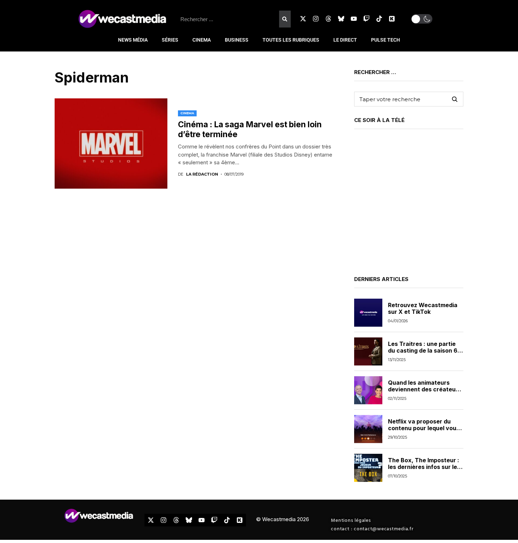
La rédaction (202, 174)
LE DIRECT (345, 40)
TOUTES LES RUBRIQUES (291, 40)
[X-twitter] (303, 18)
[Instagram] (315, 18)
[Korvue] (392, 18)
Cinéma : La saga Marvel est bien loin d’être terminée (250, 129)
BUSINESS (236, 40)
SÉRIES (170, 40)
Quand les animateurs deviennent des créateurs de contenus (424, 389)
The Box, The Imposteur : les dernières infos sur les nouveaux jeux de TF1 (424, 467)
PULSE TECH (385, 40)
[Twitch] (366, 18)
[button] (421, 19)
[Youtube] (353, 18)
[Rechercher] (284, 19)
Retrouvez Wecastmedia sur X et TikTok (422, 308)
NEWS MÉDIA (133, 40)
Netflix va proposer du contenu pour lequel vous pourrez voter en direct (424, 428)
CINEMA (201, 40)
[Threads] (328, 18)
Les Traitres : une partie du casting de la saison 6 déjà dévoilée (422, 350)
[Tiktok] (379, 18)
